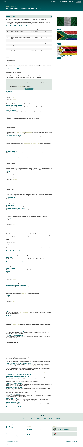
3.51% (14, 129)
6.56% (14, 97)
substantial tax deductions (22, 290)
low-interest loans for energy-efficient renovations (40, 152)
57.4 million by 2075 (21, 262)
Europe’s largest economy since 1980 (19, 132)
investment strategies (20, 86)
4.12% (14, 224)
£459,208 (14, 279)
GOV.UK (39, 69)
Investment (15, 6)
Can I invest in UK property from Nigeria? (64, 26)
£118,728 (14, 192)
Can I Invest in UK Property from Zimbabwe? (65, 55)
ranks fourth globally (29, 132)
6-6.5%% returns (29, 213)
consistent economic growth (18, 233)
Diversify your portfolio (12, 347)
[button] (51, 16)
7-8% (49, 213)
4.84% (14, 301)
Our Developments (53, 1)
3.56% (14, 277)
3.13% (14, 177)
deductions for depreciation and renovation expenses (32, 143)
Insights (70, 1)
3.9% (13, 165)
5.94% (14, 62)
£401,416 (14, 303)
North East (32, 66)
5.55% (14, 244)
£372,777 (14, 99)
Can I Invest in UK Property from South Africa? (65, 41)
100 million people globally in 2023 (24, 312)
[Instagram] (29, 434)
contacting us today (42, 372)
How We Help (59, 1)
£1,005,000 (15, 179)
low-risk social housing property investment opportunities (39, 365)
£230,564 (14, 166)
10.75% (32, 407)
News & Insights (9, 6)
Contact (73, 1)
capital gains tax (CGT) (24, 293)
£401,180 (14, 226)
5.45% (14, 191)
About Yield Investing (64, 1)
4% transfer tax (49, 202)
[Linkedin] (27, 434)
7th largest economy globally (15, 324)
